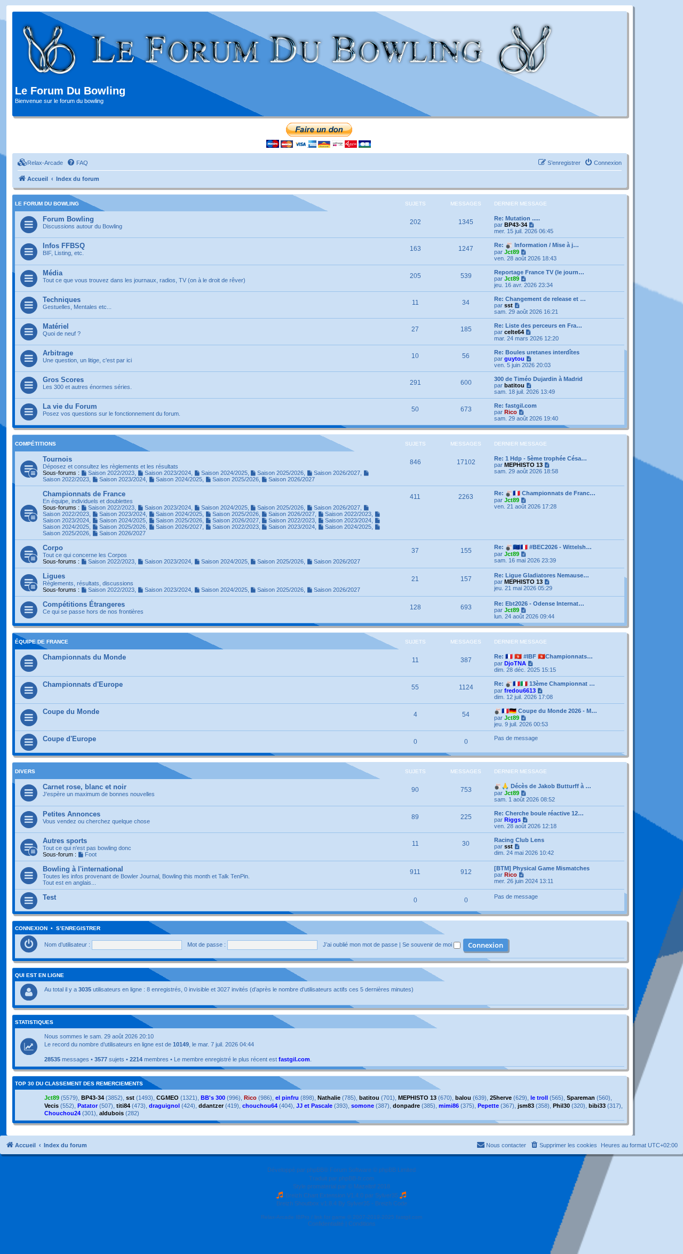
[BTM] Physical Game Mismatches (542, 868)
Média (52, 273)
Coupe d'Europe (69, 739)
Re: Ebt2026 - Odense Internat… (539, 603)
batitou (514, 385)
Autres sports (65, 841)
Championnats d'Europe (83, 684)
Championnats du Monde (84, 657)
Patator (87, 1105)
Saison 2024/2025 (224, 473)
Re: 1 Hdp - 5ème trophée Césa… (540, 458)
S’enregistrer (78, 928)
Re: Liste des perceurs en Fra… (538, 325)
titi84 (123, 1105)
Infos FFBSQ (64, 246)
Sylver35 (386, 1195)
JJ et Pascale (314, 1105)
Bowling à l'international (83, 869)
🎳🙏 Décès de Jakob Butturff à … (542, 786)
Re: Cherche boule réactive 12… (539, 813)
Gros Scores (63, 380)
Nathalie (328, 1097)
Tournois (57, 459)
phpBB (315, 1169)
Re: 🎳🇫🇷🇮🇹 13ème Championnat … (544, 683)
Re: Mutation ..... (517, 218)
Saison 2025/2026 (280, 473)
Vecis (51, 1105)
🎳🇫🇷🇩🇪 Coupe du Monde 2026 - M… (545, 711)
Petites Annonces (71, 814)
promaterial (321, 1186)
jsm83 (526, 1105)
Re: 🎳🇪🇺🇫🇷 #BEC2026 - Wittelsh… (543, 547)
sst (508, 305)
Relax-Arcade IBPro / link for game (303, 1217)
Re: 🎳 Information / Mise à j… (536, 245)
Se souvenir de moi (428, 944)
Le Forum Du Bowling (47, 204)
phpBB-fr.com (356, 1178)
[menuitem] (40, 162)
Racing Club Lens (519, 840)
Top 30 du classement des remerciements (79, 1083)
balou (463, 1097)
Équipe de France (41, 642)
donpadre (406, 1105)
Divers (25, 771)
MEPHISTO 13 (523, 465)
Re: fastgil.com (515, 405)
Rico (510, 412)
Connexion (31, 928)
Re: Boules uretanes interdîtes (536, 352)
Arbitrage (58, 353)
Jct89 (511, 252)
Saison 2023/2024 (168, 473)
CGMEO (167, 1097)
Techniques (62, 300)
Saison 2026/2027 (337, 473)
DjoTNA (515, 663)
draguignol (164, 1105)
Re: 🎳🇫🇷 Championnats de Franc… (544, 493)
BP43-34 (515, 224)
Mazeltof (365, 1186)
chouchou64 (259, 1105)
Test (49, 897)
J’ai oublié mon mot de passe (360, 944)
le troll (539, 1097)
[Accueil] (288, 49)
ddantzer (211, 1105)
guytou (514, 358)
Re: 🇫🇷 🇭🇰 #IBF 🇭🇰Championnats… (543, 656)
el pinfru (287, 1097)
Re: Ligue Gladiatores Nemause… (541, 575)
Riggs (512, 819)
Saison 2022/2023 (111, 473)
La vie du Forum (70, 406)
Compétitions (35, 444)
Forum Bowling (68, 219)
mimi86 (449, 1105)
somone (362, 1105)
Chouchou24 (62, 1113)
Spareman (581, 1097)
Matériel (56, 326)
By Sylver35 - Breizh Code (372, 1203)
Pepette (488, 1105)
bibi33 (597, 1105)
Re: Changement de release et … (540, 299)
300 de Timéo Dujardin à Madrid (538, 379)
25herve (501, 1097)
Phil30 (561, 1105)
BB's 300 (213, 1097)
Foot (91, 854)
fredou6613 (520, 690)
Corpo (53, 548)
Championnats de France (84, 494)
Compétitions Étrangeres (84, 604)
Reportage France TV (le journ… (539, 272)
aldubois (111, 1113)
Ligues (54, 576)
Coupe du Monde (71, 712)
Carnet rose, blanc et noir (84, 787)
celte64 (514, 332)
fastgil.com (294, 1059)
